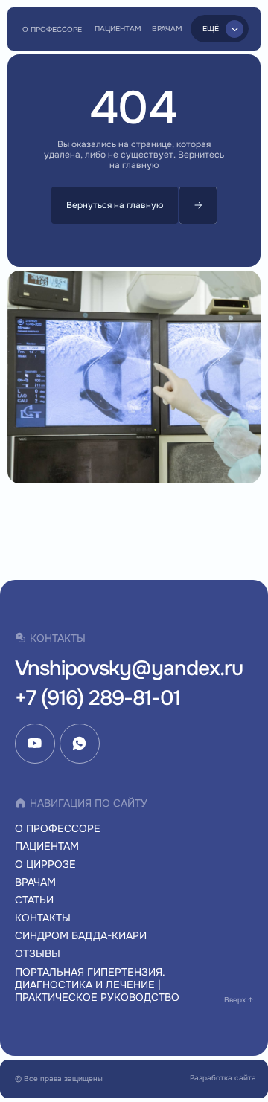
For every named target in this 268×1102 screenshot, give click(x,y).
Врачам (167, 28)
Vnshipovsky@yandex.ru (129, 668)
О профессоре (57, 828)
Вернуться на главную (114, 205)
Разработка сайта (223, 1078)
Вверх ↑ (238, 1000)
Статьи (34, 900)
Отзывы (37, 953)
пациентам (118, 28)
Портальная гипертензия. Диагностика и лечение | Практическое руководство (97, 985)
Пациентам (47, 846)
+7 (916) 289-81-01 (97, 698)
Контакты (43, 917)
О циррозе (45, 864)
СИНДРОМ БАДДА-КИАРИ (81, 935)
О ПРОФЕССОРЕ (52, 29)
